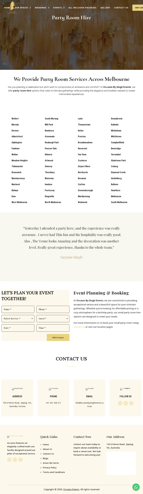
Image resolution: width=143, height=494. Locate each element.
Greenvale (50, 136)
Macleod (16, 184)
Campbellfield (117, 142)
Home (7, 7)
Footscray (49, 190)
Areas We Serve (51, 462)
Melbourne (116, 196)
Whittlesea (116, 136)
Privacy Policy (50, 467)
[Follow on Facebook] (120, 403)
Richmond (82, 202)
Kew (14, 196)
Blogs (45, 458)
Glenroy (48, 166)
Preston (82, 136)
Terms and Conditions (54, 472)
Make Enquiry (58, 337)
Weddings (41, 7)
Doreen (15, 130)
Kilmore (48, 154)
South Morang (51, 118)
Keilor (81, 130)
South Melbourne (119, 202)
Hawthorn (115, 190)
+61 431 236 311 (53, 402)
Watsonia (49, 178)
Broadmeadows (85, 142)
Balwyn (15, 190)
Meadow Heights (20, 160)
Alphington (17, 142)
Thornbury (50, 172)
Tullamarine (17, 166)
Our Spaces (21, 7)
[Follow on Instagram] (125, 403)
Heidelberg (116, 178)
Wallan (15, 154)
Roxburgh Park (52, 142)
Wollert (15, 118)
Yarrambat (116, 154)
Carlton (81, 184)
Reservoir (82, 148)
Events (57, 7)
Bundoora (49, 130)
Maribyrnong (84, 196)
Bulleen (114, 184)
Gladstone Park (118, 160)
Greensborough (85, 190)
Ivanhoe (48, 184)
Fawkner (16, 148)
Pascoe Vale (51, 148)
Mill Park (49, 124)
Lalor (80, 118)
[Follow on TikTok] (131, 403)
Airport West (84, 166)
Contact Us (121, 7)
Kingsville (49, 196)
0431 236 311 (87, 462)
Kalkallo (115, 124)
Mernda (15, 124)
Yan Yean (82, 154)
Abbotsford (17, 136)
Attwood (49, 160)
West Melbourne (19, 202)
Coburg (114, 166)
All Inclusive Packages (82, 7)
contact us (79, 326)
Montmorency (18, 178)
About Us (47, 449)
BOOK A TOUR (72, 104)
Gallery (105, 7)
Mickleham (116, 130)
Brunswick (16, 172)
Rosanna (82, 178)
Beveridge (116, 148)
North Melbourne (53, 202)
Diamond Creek (118, 172)
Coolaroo (82, 160)
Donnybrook (116, 118)
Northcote (83, 172)
